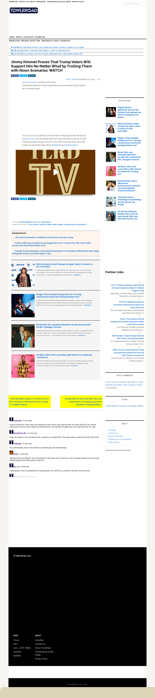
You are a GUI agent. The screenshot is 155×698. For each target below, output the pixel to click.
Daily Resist (34, 224)
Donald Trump (28, 139)
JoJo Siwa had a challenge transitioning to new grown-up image (129, 201)
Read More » (77, 275)
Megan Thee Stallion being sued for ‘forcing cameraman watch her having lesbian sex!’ (47, 54)
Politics (36, 222)
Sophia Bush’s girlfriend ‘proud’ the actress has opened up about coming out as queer (47, 47)
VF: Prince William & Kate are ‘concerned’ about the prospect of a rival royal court (128, 305)
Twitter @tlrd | (111, 406)
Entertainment (25, 222)
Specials (17, 655)
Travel (16, 640)
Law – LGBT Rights (22, 648)
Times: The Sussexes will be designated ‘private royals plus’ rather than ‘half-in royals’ (127, 321)
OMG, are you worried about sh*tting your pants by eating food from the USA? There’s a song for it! (128, 352)
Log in (85, 684)
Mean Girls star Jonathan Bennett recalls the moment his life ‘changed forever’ (129, 156)
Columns (17, 652)
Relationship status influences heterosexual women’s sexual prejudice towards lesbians (129, 186)
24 (99, 79)
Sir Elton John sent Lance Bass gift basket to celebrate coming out (129, 170)
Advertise (112, 430)
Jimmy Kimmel (28, 82)
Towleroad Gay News (78, 10)
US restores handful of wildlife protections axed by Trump (44, 237)
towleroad (46, 222)
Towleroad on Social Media (119, 439)
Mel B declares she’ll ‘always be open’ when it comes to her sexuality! (40, 50)
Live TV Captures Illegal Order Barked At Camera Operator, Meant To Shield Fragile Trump (127, 288)
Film (15, 644)
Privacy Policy (114, 442)
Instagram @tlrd (136, 406)
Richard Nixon (72, 145)
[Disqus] (55, 446)
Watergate (56, 145)
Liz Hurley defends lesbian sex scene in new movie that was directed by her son (128, 215)
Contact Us (113, 433)
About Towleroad (115, 436)
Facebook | (123, 406)
